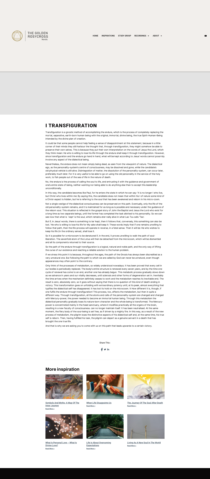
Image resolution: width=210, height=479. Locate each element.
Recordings (140, 36)
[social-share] (102, 349)
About (156, 36)
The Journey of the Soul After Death (145, 403)
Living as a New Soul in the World (144, 442)
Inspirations (108, 36)
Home (95, 36)
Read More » (49, 409)
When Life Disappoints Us (98, 403)
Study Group (124, 36)
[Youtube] (206, 36)
